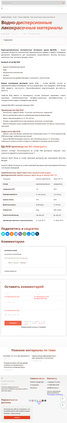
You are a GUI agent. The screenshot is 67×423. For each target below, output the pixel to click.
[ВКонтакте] (7, 234)
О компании (34, 385)
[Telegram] (16, 234)
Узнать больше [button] (15, 413)
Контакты (33, 388)
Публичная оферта (6, 391)
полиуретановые (7, 100)
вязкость (4, 90)
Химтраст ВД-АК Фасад (9, 158)
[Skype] (33, 234)
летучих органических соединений (39, 112)
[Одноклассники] (12, 234)
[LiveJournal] (37, 234)
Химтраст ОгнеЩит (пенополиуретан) (15, 151)
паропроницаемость (15, 118)
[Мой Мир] (29, 234)
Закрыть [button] (17, 417)
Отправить (13, 323)
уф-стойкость (60, 88)
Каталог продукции (37, 382)
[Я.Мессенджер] (3, 234)
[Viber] (20, 234)
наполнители (18, 72)
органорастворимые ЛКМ (25, 105)
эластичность (19, 88)
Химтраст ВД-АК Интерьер (10, 165)
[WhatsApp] (24, 234)
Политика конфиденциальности (10, 387)
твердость (9, 88)
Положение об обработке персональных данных (14, 389)
